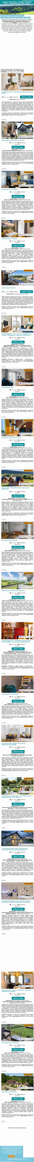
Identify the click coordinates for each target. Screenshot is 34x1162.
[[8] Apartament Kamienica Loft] (17, 427)
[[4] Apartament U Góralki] (17, 228)
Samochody (11, 17)
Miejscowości (20, 15)
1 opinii (27, 150)
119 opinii (24, 1102)
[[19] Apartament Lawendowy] (17, 1032)
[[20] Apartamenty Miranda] (17, 1081)
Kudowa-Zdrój (28, 74)
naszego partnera (21, 115)
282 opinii (23, 913)
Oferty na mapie (13, 15)
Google (8, 1148)
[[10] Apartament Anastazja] (17, 530)
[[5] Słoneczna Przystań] (17, 277)
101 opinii (15, 500)
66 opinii (26, 448)
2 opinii (24, 550)
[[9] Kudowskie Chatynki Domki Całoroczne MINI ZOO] (17, 477)
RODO (14, 1154)
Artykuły (27, 17)
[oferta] (20, 88)
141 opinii (17, 756)
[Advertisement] (17, 51)
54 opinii (24, 249)
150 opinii (26, 346)
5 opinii (25, 1053)
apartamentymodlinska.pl (28, 0)
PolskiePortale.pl (9, 1161)
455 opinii (24, 653)
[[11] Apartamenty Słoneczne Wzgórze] (17, 580)
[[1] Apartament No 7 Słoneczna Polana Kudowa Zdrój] (17, 82)
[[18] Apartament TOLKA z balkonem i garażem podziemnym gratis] (17, 980)
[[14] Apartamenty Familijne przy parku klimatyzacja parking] (17, 733)
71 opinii (25, 199)
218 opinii (22, 861)
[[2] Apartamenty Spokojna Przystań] (17, 130)
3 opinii (23, 397)
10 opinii (19, 1002)
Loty (4, 17)
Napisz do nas (23, 1159)
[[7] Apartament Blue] (17, 377)
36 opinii (25, 704)
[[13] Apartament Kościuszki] (17, 684)
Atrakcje (19, 17)
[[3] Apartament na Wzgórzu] (17, 179)
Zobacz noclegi (26, 97)
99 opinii (21, 808)
